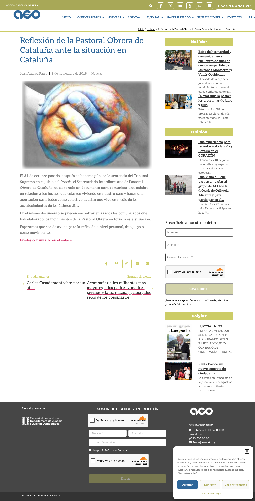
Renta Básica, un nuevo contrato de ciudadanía (212, 368)
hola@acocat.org (204, 442)
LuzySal (153, 17)
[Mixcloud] (199, 5)
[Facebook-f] (160, 5)
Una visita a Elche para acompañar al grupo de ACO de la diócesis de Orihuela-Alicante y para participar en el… (214, 188)
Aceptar (187, 485)
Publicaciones (208, 17)
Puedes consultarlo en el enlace (46, 240)
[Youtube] (180, 5)
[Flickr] (209, 5)
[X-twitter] (170, 5)
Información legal (211, 493)
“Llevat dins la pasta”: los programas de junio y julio (215, 100)
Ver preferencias (235, 485)
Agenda (134, 17)
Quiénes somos (89, 17)
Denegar (210, 485)
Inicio (66, 17)
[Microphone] (189, 5)
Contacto (234, 17)
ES (250, 17)
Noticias (114, 17)
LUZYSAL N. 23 (210, 326)
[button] (247, 451)
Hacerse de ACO (179, 17)
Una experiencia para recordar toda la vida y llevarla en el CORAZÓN (215, 149)
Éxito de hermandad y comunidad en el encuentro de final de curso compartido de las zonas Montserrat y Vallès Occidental (215, 63)
